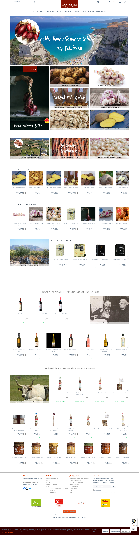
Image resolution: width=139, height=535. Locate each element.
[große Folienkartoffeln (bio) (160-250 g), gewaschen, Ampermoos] (105, 178)
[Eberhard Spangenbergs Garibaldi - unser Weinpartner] (82, 503)
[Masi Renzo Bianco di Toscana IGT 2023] (123, 340)
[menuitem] (126, 2)
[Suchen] (34, 1)
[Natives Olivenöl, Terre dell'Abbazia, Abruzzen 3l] (80, 250)
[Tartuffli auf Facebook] (24, 490)
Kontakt (48, 480)
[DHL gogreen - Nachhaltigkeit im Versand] (105, 503)
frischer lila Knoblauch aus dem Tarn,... (36, 224)
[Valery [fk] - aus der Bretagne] (88, 178)
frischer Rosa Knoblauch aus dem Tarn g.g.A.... (53, 224)
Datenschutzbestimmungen (100, 492)
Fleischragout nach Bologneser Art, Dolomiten (19, 458)
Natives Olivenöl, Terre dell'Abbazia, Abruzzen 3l (80, 260)
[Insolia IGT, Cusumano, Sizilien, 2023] (19, 340)
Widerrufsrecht (50, 490)
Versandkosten (73, 514)
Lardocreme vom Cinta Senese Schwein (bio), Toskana (18, 429)
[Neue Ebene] (69, 41)
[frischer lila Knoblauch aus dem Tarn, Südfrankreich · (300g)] (36, 214)
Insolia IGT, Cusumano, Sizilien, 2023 (18, 350)
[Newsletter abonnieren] (113, 486)
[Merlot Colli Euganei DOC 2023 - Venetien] (60, 304)
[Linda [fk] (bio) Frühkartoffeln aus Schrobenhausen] (53, 178)
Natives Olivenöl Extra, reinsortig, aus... (100, 259)
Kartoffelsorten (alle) (75, 480)
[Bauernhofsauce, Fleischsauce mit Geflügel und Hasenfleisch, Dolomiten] (53, 448)
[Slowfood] (59, 503)
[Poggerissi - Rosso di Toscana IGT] (71, 340)
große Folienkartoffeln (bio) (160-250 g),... (106, 188)
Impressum (49, 482)
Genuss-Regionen (74, 484)
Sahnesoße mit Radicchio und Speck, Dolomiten (36, 458)
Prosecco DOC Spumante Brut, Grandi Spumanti (105, 350)
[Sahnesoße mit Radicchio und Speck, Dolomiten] (36, 448)
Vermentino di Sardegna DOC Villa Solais (53, 350)
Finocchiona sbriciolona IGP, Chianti (59, 392)
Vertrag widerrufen (69, 511)
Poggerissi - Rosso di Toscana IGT (71, 349)
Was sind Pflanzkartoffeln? (77, 482)
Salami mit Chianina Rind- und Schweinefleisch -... (80, 393)
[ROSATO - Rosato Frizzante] (88, 340)
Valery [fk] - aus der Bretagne (88, 187)
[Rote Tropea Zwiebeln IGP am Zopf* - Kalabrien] (88, 214)
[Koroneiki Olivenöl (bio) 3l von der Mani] (60, 250)
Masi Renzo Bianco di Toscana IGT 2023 (123, 350)
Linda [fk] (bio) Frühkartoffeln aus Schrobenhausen (54, 188)
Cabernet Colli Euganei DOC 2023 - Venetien (40, 314)
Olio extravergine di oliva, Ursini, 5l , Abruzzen (120, 260)
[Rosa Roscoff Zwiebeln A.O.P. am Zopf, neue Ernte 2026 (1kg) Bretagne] (105, 214)
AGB (47, 486)
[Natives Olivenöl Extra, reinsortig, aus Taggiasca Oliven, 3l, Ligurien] (100, 250)
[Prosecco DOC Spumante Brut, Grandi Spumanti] (105, 340)
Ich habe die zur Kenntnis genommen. (104, 492)
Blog (71, 490)
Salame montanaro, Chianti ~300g (100, 392)
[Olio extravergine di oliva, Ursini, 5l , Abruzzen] (120, 250)
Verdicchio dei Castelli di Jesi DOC (36, 349)
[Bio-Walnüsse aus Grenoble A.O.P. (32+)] (123, 214)
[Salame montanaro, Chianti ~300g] (100, 383)
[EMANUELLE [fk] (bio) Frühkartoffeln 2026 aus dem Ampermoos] (123, 178)
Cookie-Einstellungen (52, 478)
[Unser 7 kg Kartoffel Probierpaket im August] (71, 178)
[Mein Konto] (120, 2)
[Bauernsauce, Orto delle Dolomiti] (88, 448)
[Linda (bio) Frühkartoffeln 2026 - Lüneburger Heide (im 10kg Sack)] (19, 178)
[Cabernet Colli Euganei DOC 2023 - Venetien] (40, 304)
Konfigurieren (126, 531)
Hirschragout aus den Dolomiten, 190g (123, 458)
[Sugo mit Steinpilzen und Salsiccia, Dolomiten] (105, 448)
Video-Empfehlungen (75, 488)
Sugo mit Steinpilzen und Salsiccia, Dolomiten (105, 458)
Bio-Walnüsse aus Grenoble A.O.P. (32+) (123, 224)
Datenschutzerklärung (52, 484)
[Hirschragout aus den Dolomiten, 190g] (123, 448)
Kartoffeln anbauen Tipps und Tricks (79, 478)
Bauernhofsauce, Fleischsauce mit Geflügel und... (53, 458)
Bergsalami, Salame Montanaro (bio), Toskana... (53, 429)
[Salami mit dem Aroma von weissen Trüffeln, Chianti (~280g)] (123, 419)
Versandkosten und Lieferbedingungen (57, 488)
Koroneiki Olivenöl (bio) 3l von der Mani (60, 259)
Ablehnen (105, 531)
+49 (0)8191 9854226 (30, 482)
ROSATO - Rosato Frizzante (88, 349)
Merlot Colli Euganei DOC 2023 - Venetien (60, 314)
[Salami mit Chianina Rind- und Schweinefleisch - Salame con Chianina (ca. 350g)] (80, 383)
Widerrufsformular (51, 492)
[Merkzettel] (126, 2)
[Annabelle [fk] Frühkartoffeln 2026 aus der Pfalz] (36, 178)
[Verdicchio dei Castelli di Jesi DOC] (36, 340)
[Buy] (67, 265)
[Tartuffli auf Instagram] (27, 490)
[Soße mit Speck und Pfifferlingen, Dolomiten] (71, 448)
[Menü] (136, 519)
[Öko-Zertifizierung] (36, 503)
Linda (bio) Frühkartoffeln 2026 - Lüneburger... (19, 188)
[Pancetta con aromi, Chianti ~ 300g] (120, 383)
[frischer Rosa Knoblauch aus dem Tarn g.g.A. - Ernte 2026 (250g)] (19, 214)
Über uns (72, 492)
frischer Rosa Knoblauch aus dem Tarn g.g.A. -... (19, 224)
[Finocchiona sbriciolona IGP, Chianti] (60, 383)
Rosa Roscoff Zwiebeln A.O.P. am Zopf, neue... (106, 224)
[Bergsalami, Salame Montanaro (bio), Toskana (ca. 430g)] (53, 419)
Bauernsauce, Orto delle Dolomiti (88, 457)
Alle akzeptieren (115, 531)
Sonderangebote (74, 486)
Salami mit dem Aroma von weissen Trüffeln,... (123, 429)
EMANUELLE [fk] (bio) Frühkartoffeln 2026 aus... (123, 188)
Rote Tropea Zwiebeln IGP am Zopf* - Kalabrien (88, 224)
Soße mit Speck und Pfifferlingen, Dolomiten (71, 458)
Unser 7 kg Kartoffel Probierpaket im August (71, 188)
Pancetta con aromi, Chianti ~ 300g (120, 392)
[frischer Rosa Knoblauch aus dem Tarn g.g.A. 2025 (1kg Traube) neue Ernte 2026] (53, 214)
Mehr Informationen (7, 532)
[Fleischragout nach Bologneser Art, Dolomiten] (19, 448)
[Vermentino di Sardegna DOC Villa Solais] (53, 340)
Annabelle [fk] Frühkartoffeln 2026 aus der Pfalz (36, 188)
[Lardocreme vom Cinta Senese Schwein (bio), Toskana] (19, 419)
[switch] (133, 529)
